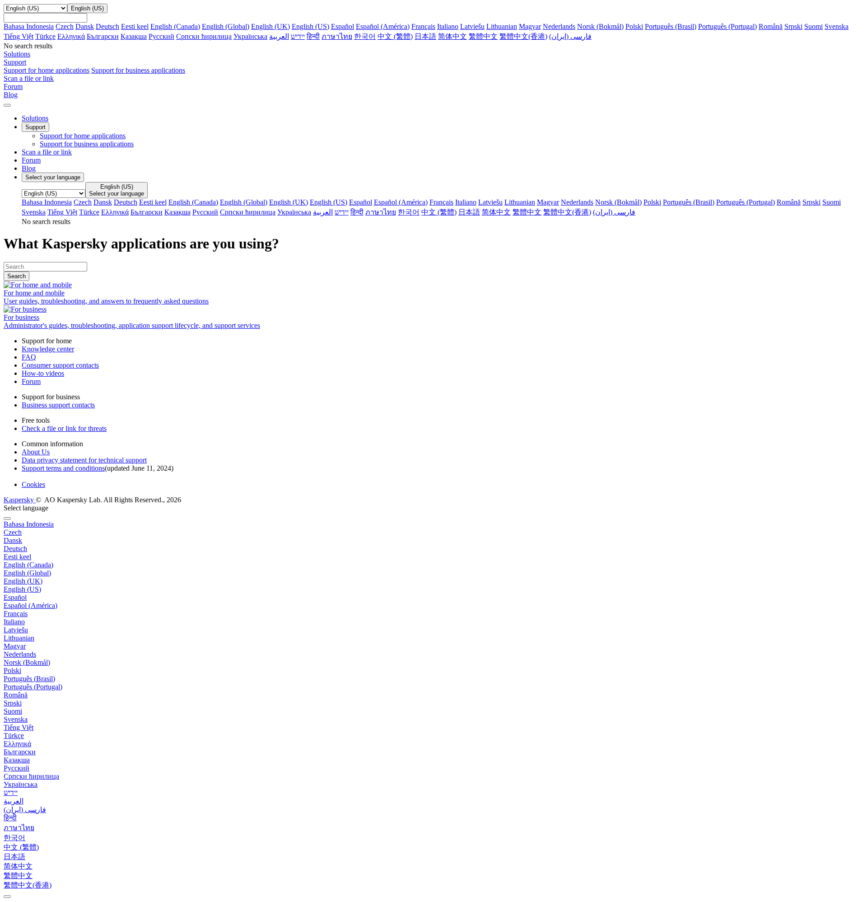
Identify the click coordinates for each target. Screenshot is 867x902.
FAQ (29, 357)
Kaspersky (20, 500)
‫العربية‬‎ (279, 36)
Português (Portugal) (727, 26)
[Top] (7, 896)
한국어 (365, 36)
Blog (29, 168)
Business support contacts (58, 405)
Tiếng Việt (18, 36)
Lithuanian (501, 26)
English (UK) (270, 26)
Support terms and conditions (63, 468)
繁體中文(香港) (523, 36)
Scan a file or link (47, 152)
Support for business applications (138, 70)
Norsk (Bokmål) (600, 26)
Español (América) (383, 26)
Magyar (530, 26)
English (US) (310, 26)
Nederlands (559, 26)
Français (423, 26)
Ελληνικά (71, 36)
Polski (634, 26)
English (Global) (225, 26)
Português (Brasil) (670, 26)
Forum (31, 160)
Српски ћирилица (204, 36)
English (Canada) (175, 26)
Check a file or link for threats (64, 428)
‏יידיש (298, 36)
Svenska (836, 26)
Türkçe (45, 36)
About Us (36, 452)
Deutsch (107, 26)
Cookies (33, 484)
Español (342, 26)
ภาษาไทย (337, 36)
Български (103, 36)
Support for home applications (46, 70)
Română (771, 26)
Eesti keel (135, 26)
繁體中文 (483, 36)
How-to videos (43, 373)
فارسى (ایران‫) (570, 36)
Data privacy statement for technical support (84, 460)
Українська (250, 36)
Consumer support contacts (60, 365)
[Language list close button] (7, 518)
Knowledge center (48, 349)
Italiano (447, 26)
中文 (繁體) (395, 36)
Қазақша (134, 36)
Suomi (813, 26)
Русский (161, 36)
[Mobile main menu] (7, 105)
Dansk (84, 26)
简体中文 (452, 36)
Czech (65, 26)
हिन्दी (313, 36)
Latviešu (472, 26)
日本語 (425, 36)
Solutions (35, 118)
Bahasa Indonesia (29, 26)
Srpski (793, 26)
